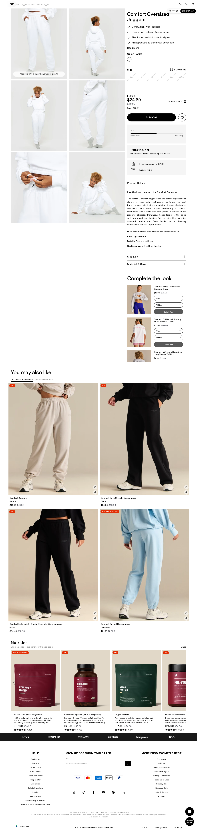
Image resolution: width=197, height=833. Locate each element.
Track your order (35, 775)
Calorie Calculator (35, 788)
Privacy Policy (161, 827)
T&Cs (144, 827)
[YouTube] (103, 792)
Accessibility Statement (35, 800)
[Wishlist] (187, 4)
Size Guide (180, 69)
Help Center (35, 780)
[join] (128, 763)
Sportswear (188, 11)
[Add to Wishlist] (182, 117)
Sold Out (151, 117)
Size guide (35, 784)
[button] (168, 298)
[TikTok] (83, 792)
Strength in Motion (161, 767)
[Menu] (6, 4)
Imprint (35, 792)
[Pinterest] (113, 792)
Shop (183, 647)
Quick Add (168, 312)
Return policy (35, 767)
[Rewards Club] (189, 821)
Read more (133, 48)
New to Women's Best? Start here (35, 804)
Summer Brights (161, 771)
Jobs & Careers (161, 792)
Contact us (35, 759)
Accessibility (35, 796)
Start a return (35, 771)
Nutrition (173, 11)
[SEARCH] (180, 3)
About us (161, 796)
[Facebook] (93, 792)
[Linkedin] (123, 792)
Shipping (35, 763)
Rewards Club (161, 788)
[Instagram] (73, 792)
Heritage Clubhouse (161, 775)
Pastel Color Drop (161, 780)
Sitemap (178, 827)
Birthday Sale (161, 784)
